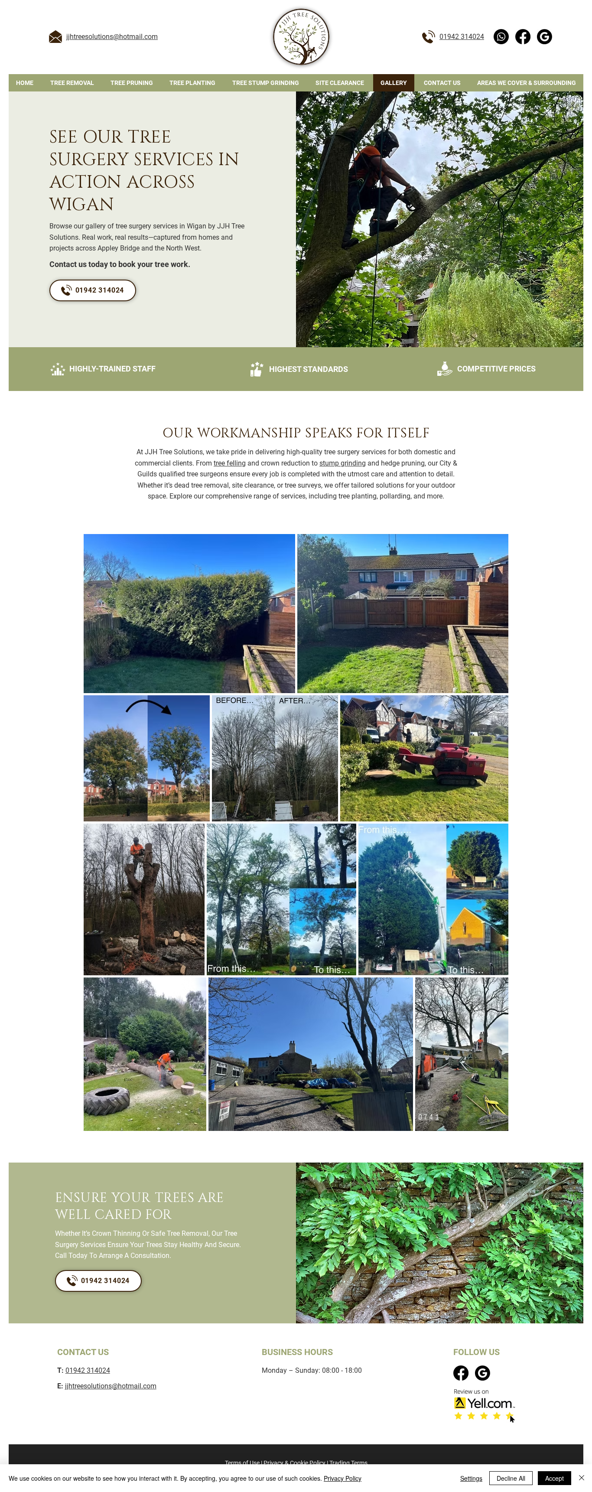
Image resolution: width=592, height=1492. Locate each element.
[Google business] (544, 36)
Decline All (511, 1478)
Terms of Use (242, 1462)
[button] (526, 82)
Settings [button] (471, 1478)
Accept (554, 1478)
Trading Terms (348, 1462)
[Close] (581, 1478)
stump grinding (342, 463)
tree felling (230, 463)
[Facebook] (522, 36)
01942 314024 (461, 37)
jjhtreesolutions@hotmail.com (112, 37)
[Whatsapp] (501, 36)
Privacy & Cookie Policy (294, 1462)
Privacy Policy (342, 1478)
